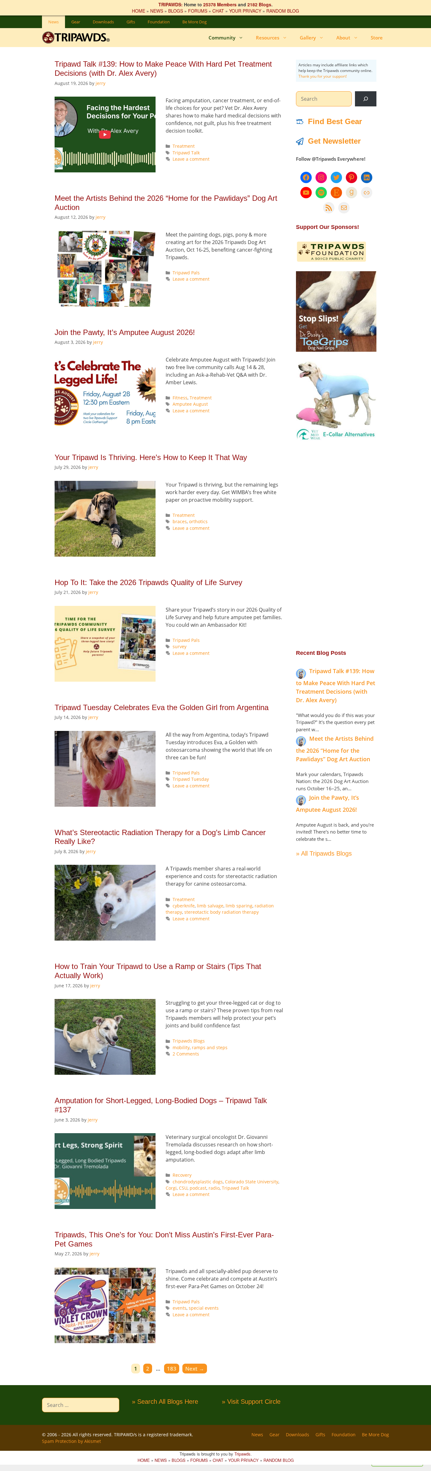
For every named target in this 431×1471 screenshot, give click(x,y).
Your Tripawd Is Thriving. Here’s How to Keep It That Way (151, 457)
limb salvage (210, 906)
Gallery (308, 37)
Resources (267, 37)
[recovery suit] (336, 439)
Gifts (131, 22)
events (179, 1308)
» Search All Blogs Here (165, 1401)
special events (204, 1308)
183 (173, 1368)
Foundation (159, 22)
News (53, 22)
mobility (181, 1047)
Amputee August (190, 404)
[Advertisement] (336, 544)
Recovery (182, 1175)
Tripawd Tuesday (191, 779)
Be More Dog (194, 22)
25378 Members (220, 4)
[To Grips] (336, 350)
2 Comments (186, 1054)
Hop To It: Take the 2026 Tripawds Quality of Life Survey (148, 582)
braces (180, 521)
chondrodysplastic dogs (198, 1182)
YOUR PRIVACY (245, 11)
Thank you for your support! (322, 76)
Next (194, 1368)
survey (179, 646)
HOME (138, 11)
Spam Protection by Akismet (71, 1441)
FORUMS (197, 11)
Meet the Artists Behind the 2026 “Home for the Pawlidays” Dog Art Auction (335, 749)
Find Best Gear (335, 121)
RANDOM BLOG (282, 11)
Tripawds (242, 1454)
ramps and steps (209, 1047)
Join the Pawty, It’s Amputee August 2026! (125, 332)
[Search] (365, 98)
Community (222, 37)
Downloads (103, 22)
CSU (183, 1188)
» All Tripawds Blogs (324, 853)
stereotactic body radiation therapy (221, 912)
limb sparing (239, 906)
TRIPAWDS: (170, 4)
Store (377, 37)
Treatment (184, 146)
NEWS (156, 11)
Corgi (171, 1188)
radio (214, 1188)
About (343, 37)
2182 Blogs (259, 4)
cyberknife (184, 906)
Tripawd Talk (186, 153)
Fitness (180, 398)
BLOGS (175, 11)
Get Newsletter (334, 141)
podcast (198, 1188)
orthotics (198, 521)
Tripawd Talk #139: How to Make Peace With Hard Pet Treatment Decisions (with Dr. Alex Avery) (335, 685)
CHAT (218, 11)
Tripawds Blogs (189, 1041)
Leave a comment (191, 159)
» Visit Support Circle (251, 1401)
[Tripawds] (77, 37)
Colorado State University (251, 1182)
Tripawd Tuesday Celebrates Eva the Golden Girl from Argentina (162, 707)
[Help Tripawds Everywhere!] (331, 260)
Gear (75, 22)
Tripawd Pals (186, 273)
